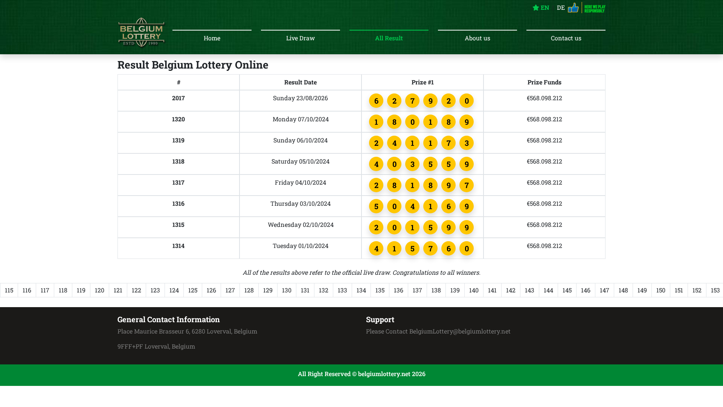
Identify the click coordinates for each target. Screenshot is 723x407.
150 (660, 290)
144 (548, 290)
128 (249, 290)
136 (398, 290)
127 (230, 290)
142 (511, 290)
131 (305, 290)
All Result (389, 38)
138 (436, 290)
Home (212, 38)
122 (136, 290)
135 (379, 290)
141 (492, 290)
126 (211, 290)
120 (99, 290)
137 (417, 290)
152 (697, 290)
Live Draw (300, 38)
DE (561, 7)
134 (361, 290)
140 (474, 290)
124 (174, 290)
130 (286, 290)
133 (342, 290)
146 (585, 290)
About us (477, 38)
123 (155, 290)
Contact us (566, 38)
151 (679, 290)
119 (81, 290)
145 (567, 290)
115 (9, 290)
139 (455, 290)
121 (118, 290)
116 (27, 290)
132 (323, 290)
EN (544, 7)
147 (604, 290)
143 (529, 290)
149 (642, 290)
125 (192, 290)
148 (623, 290)
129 (268, 290)
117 (45, 290)
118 (63, 290)
